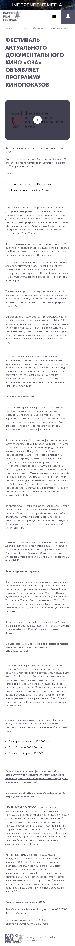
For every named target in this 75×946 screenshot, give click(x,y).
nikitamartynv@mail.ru (17, 923)
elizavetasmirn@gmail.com (39, 909)
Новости (23, 28)
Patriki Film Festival (53, 207)
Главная (9, 28)
